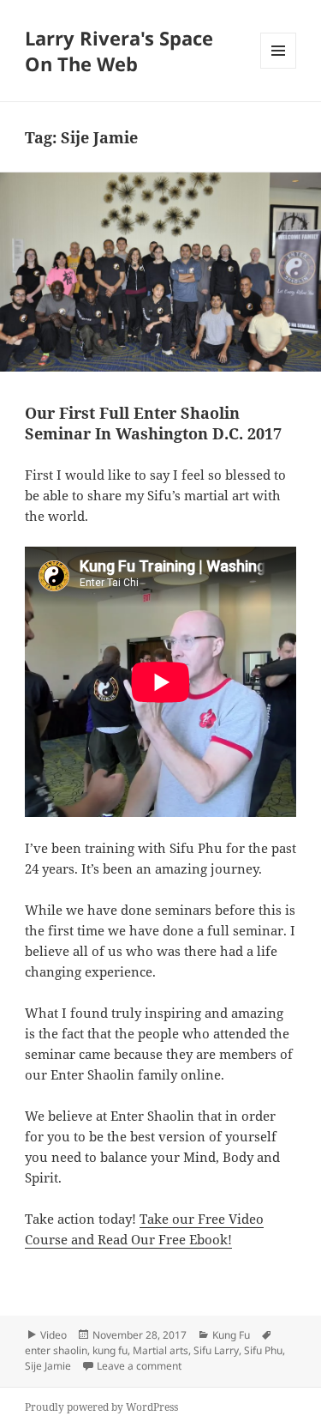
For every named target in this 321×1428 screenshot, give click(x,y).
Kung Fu (231, 1335)
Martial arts (160, 1350)
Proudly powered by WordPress (101, 1407)
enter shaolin (56, 1350)
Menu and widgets (278, 68)
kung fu (110, 1350)
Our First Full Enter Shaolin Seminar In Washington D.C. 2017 (153, 423)
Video (53, 1335)
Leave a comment (139, 1365)
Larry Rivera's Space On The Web (119, 50)
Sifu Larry (216, 1350)
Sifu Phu (263, 1350)
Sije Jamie (48, 1365)
